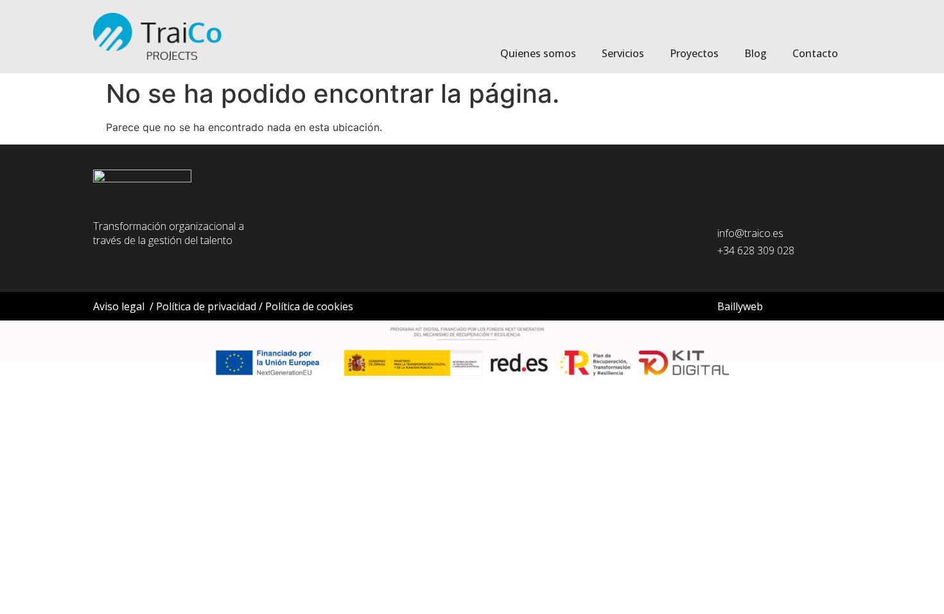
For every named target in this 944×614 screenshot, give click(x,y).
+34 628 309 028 (755, 250)
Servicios (623, 53)
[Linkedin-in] (725, 275)
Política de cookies (309, 306)
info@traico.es (750, 233)
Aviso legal (118, 306)
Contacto (815, 53)
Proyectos (694, 53)
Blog (755, 53)
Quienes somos (538, 53)
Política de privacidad (206, 306)
